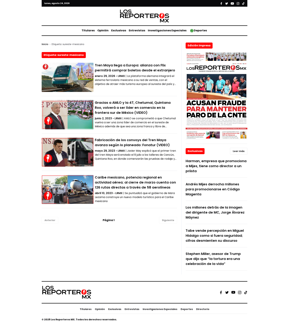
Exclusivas (118, 30)
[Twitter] (227, 292)
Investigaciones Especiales (167, 30)
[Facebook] (221, 292)
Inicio (45, 44)
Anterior (49, 220)
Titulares (88, 30)
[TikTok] (245, 292)
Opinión (103, 30)
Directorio (202, 309)
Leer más (239, 151)
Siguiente (168, 220)
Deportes (200, 30)
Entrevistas (137, 30)
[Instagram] (239, 292)
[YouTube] (233, 292)
